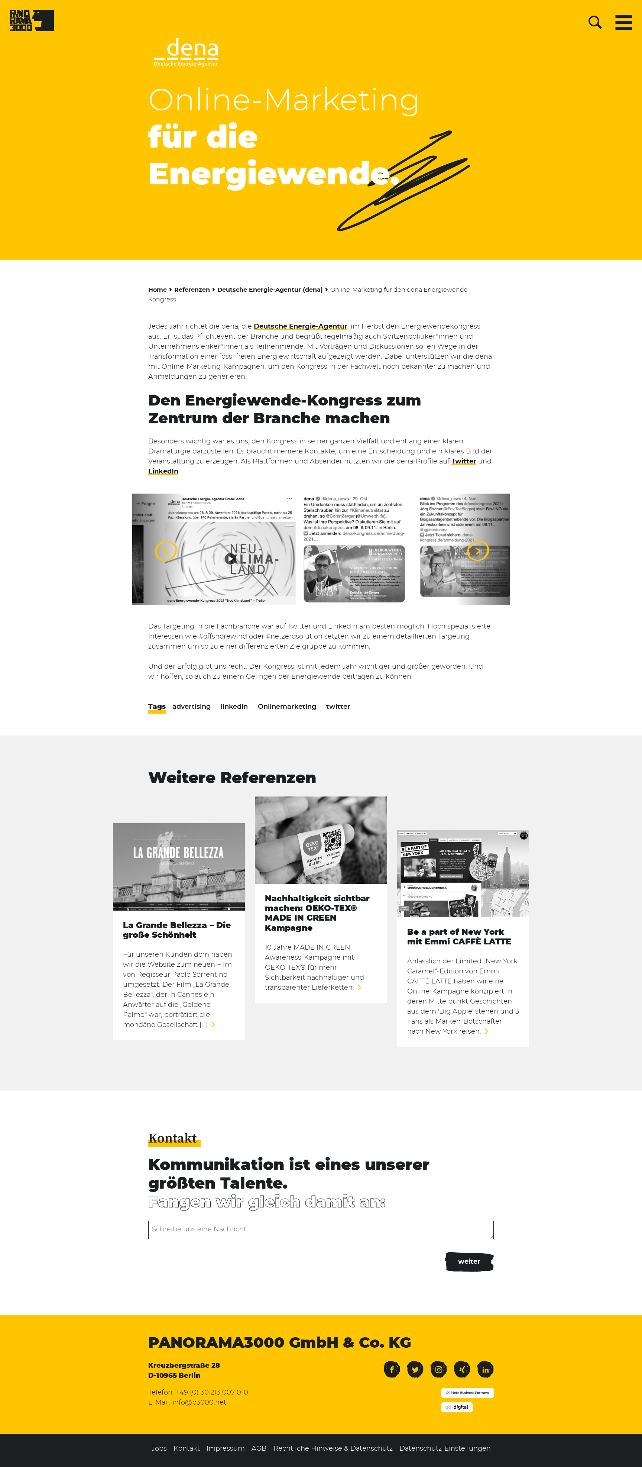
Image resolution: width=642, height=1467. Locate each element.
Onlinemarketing (287, 707)
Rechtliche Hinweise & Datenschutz (333, 1448)
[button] (165, 551)
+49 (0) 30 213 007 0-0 (212, 1392)
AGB (259, 1448)
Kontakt (187, 1448)
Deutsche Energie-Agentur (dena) (270, 290)
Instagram (438, 1364)
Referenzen (192, 290)
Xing (460, 1364)
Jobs (159, 1448)
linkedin (234, 707)
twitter (338, 707)
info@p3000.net (199, 1402)
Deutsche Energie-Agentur (300, 326)
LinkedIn (163, 471)
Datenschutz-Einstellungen (445, 1448)
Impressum (226, 1448)
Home (157, 290)
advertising (191, 707)
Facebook (391, 1364)
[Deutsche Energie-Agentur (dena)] (185, 68)
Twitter (463, 461)
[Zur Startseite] (32, 22)
